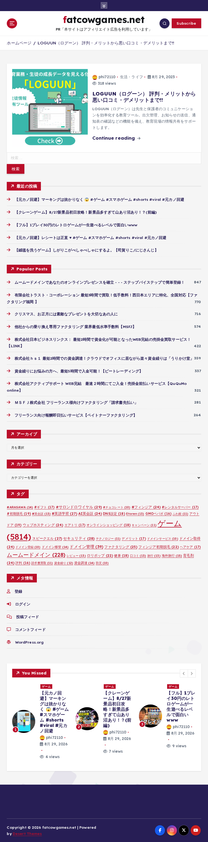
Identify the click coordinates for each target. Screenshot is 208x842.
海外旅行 (172, 555)
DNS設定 (114, 514)
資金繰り (63, 563)
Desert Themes (27, 833)
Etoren (135, 514)
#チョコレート (117, 507)
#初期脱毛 (19, 514)
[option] (40, 721)
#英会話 (41, 514)
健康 (121, 555)
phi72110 (107, 76)
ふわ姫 (180, 514)
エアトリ (74, 525)
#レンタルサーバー (180, 507)
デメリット (134, 538)
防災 (102, 563)
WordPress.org (29, 642)
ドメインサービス (162, 538)
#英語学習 (64, 513)
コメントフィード (30, 629)
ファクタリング (120, 547)
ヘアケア (190, 547)
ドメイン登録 (28, 547)
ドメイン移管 (55, 547)
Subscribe (186, 23)
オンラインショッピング (108, 525)
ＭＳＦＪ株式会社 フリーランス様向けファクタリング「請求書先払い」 (76, 402)
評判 (22, 563)
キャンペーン (144, 525)
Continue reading (114, 138)
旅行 (154, 556)
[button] (184, 673)
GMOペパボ (158, 514)
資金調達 (84, 563)
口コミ (138, 556)
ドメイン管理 (86, 546)
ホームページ (19, 42)
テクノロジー (108, 538)
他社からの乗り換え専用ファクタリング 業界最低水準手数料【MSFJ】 (75, 326)
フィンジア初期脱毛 (158, 547)
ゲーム (46, 686)
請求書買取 (42, 563)
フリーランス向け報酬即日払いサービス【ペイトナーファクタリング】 (76, 415)
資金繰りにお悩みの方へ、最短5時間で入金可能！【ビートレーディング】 (79, 371)
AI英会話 (90, 513)
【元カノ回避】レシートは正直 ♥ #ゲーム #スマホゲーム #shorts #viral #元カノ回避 (90, 237)
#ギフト (44, 507)
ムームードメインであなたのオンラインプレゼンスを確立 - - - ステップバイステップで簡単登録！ (100, 282)
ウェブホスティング (43, 525)
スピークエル (47, 538)
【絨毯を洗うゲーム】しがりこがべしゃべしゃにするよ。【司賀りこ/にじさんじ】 (86, 250)
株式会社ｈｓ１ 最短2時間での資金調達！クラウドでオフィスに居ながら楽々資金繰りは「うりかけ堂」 (104, 358)
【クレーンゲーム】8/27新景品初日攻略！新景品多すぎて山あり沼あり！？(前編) (86, 212)
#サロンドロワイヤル (79, 506)
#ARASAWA (20, 507)
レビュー (76, 556)
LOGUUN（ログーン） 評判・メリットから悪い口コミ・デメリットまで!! (106, 42)
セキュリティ (79, 538)
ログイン (22, 604)
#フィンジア (146, 507)
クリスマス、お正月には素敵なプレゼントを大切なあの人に (66, 314)
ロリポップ (100, 555)
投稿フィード (27, 616)
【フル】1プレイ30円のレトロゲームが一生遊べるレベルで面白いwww (76, 224)
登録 (18, 591)
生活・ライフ (131, 76)
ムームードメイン (36, 554)
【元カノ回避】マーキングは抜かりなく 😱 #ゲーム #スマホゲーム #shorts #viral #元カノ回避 (99, 199)
